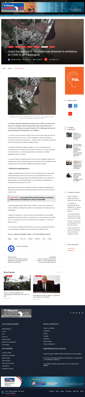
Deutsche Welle (6, 339)
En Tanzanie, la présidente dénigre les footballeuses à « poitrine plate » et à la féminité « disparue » (74, 207)
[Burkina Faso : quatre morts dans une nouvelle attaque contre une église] (69, 175)
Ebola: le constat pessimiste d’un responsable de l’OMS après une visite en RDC (16, 294)
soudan (50, 239)
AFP (3, 334)
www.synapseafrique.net (11, 395)
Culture (62, 391)
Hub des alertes (47, 341)
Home (4, 68)
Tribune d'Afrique (15, 59)
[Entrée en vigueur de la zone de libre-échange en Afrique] (69, 135)
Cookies (45, 333)
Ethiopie (37, 47)
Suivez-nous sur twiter (8, 363)
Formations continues (7, 368)
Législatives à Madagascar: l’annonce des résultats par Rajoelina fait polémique (77, 164)
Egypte (16, 239)
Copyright (45, 336)
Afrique (11, 47)
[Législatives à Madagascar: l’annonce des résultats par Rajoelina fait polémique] (69, 162)
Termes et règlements (49, 344)
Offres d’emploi (6, 358)
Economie (68, 391)
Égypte (30, 47)
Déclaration (46, 338)
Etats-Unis (23, 239)
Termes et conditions (48, 328)
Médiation (37, 239)
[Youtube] (79, 312)
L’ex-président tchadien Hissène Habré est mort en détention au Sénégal (73, 216)
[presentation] (57, 272)
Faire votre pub (6, 360)
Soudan (52, 47)
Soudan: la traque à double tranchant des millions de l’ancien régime (74, 198)
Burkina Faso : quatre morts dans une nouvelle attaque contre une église (77, 177)
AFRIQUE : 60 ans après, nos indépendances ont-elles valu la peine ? (74, 223)
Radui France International (9, 342)
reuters (4, 331)
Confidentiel (46, 330)
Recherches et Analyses (8, 355)
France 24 (4, 336)
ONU (44, 239)
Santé (57, 391)
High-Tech (76, 391)
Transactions (5, 366)
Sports (82, 391)
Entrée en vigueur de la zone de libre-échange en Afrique (77, 136)
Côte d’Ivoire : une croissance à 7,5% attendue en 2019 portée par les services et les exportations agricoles (77, 150)
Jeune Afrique (5, 344)
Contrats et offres (6, 352)
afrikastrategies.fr (6, 329)
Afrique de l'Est (20, 47)
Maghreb (44, 47)
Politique (51, 391)
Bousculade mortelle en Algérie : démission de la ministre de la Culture (46, 296)
